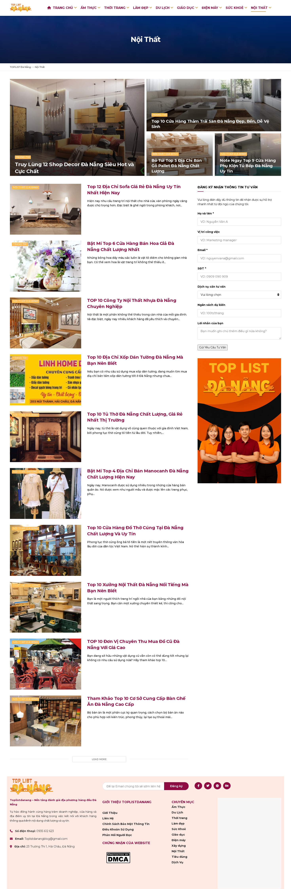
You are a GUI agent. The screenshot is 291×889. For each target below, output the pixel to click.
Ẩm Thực (89, 8)
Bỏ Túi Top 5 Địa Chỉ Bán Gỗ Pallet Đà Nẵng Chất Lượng (176, 165)
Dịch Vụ (177, 862)
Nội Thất (259, 8)
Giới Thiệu (109, 813)
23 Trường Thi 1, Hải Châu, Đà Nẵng (50, 846)
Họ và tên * (206, 213)
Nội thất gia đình (165, 154)
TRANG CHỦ (63, 8)
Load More (99, 759)
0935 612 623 (45, 831)
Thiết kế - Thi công (26, 585)
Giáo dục (185, 8)
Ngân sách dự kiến (211, 305)
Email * (202, 250)
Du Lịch (162, 8)
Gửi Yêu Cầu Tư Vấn (212, 347)
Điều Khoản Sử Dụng (118, 829)
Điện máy (210, 8)
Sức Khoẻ (234, 8)
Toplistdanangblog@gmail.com (46, 839)
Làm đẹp (140, 8)
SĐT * (202, 268)
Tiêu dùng (179, 857)
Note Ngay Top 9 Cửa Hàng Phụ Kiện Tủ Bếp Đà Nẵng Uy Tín (248, 165)
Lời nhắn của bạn (210, 323)
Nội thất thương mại (28, 471)
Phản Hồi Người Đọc (117, 835)
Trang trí (23, 157)
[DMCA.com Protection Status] (118, 857)
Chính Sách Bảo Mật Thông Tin (125, 824)
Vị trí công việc (209, 232)
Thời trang (115, 8)
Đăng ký (176, 786)
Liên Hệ (108, 818)
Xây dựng (179, 845)
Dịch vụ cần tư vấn (211, 286)
